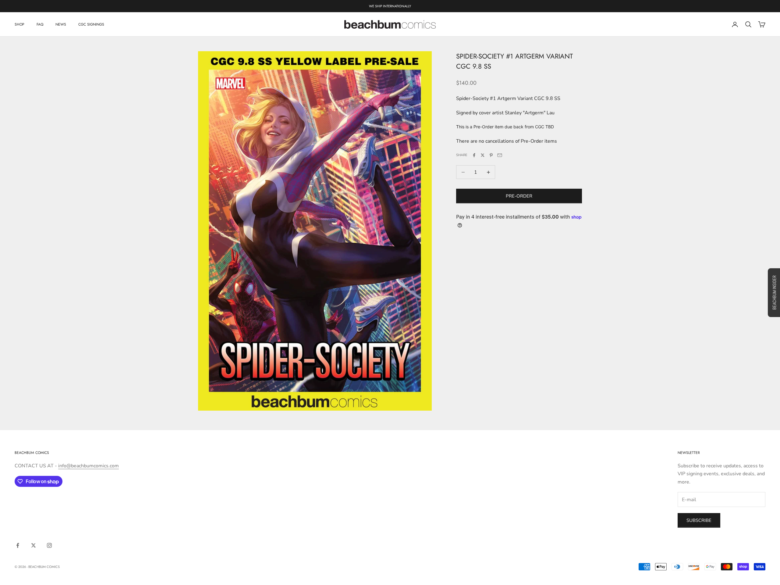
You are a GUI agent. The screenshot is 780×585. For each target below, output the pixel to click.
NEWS (60, 24)
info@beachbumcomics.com (88, 465)
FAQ (40, 24)
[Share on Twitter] (482, 155)
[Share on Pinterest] (491, 155)
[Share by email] (499, 155)
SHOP (19, 24)
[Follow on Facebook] (18, 545)
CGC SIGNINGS (91, 24)
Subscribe (698, 520)
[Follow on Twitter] (33, 545)
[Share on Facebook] (474, 155)
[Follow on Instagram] (49, 545)
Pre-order (519, 196)
